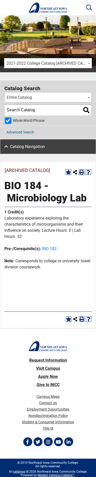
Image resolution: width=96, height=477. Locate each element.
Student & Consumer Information (48, 422)
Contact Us (48, 403)
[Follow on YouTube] (58, 441)
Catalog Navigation (27, 146)
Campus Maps (48, 396)
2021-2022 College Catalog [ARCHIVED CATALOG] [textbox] (49, 63)
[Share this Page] (75, 172)
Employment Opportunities (48, 409)
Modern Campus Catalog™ (56, 475)
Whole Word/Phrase (29, 120)
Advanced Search (20, 132)
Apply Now (48, 376)
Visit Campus (48, 368)
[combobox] (48, 63)
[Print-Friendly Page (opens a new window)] (81, 172)
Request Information (48, 360)
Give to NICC (48, 384)
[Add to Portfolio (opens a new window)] (68, 172)
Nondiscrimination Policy (48, 416)
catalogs (19, 471)
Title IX (48, 428)
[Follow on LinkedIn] (68, 441)
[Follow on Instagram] (48, 441)
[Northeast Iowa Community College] (48, 8)
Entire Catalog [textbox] (19, 97)
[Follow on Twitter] (37, 441)
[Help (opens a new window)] (88, 172)
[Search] (86, 110)
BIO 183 (49, 248)
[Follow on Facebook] (27, 441)
